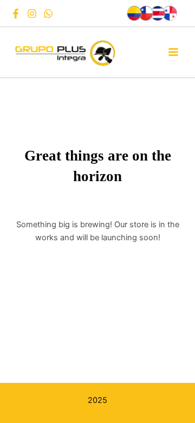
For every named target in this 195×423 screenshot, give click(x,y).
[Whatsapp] (48, 13)
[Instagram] (32, 13)
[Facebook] (16, 13)
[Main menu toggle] (173, 52)
